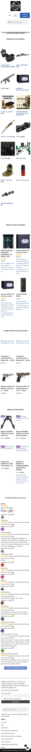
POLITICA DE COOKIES (8, 733)
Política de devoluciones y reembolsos (11, 736)
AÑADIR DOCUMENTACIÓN (9, 744)
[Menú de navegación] (15, 15)
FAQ (2, 725)
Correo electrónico (6, 693)
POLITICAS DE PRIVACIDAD (9, 730)
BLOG (3, 747)
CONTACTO (4, 728)
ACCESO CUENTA (25, 15)
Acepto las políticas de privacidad (12, 698)
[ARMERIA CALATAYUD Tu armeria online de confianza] (16, 6)
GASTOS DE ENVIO (7, 739)
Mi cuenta (4, 722)
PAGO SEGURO (6, 741)
